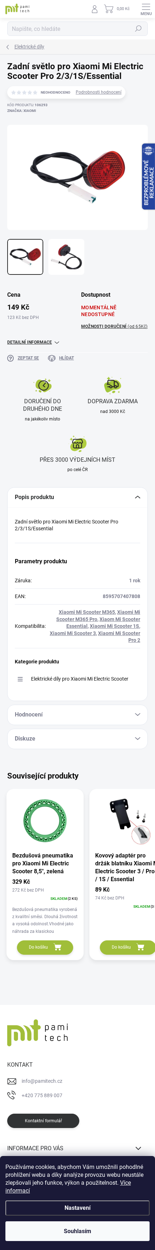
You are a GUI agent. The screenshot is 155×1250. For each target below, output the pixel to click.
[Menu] (146, 9)
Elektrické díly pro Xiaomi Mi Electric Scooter (79, 679)
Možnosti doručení (114, 326)
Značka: (21, 111)
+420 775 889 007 (42, 1095)
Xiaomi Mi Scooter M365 (87, 612)
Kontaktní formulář (43, 1120)
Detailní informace (29, 342)
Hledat (138, 28)
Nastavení (77, 1207)
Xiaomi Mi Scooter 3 (73, 633)
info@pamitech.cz (42, 1081)
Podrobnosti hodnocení (98, 92)
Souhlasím (77, 1231)
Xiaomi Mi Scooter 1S (114, 626)
